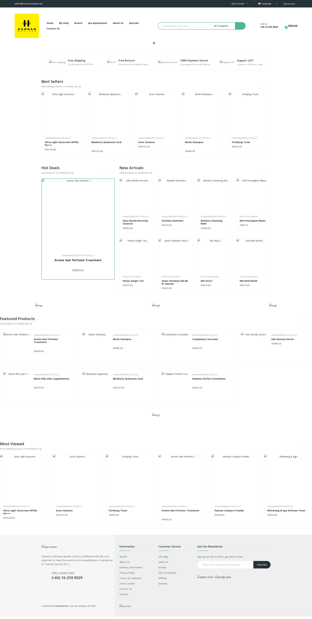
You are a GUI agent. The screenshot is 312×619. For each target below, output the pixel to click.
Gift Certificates (167, 572)
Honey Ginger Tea (133, 280)
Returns (123, 594)
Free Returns (126, 60)
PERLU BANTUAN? (63, 573)
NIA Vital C (207, 280)
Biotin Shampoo (194, 142)
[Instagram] (56, 587)
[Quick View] (62, 113)
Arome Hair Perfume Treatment (78, 260)
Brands (162, 567)
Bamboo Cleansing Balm (211, 222)
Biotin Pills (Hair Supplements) (51, 378)
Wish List (163, 562)
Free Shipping (76, 60)
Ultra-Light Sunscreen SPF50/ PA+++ (62, 144)
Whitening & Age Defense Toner (286, 510)
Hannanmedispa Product (58, 138)
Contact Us (125, 588)
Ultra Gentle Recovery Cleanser (135, 222)
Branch (123, 556)
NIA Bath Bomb (248, 280)
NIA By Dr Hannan (132, 276)
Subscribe (262, 564)
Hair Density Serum (282, 339)
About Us (124, 562)
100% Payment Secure (194, 60)
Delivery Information (130, 567)
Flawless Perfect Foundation (209, 378)
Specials (162, 583)
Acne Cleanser (146, 142)
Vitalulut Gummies (172, 220)
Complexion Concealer (205, 339)
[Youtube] (63, 587)
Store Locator (127, 583)
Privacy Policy (127, 572)
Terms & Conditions (130, 578)
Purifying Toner (241, 142)
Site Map (163, 556)
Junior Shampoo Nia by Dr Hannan (175, 282)
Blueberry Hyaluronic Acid (106, 142)
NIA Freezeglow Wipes (253, 220)
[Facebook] (43, 587)
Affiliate (162, 578)
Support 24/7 (245, 60)
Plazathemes (62, 605)
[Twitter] (50, 587)
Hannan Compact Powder (229, 510)
